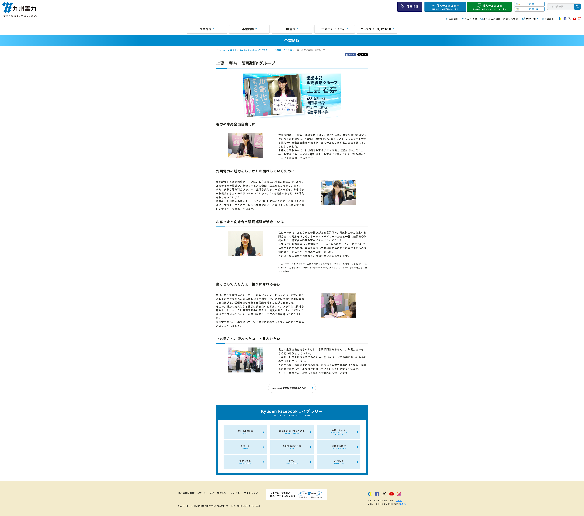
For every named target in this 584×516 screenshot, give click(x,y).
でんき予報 (471, 18)
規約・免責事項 (218, 492)
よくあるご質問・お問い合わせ (500, 18)
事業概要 (248, 29)
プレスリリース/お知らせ (375, 29)
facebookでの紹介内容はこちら (288, 388)
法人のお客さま (489, 7)
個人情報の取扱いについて (192, 492)
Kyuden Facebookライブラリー (256, 50)
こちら (399, 500)
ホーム (222, 50)
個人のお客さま (445, 7)
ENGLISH (550, 18)
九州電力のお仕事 (283, 50)
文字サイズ (531, 19)
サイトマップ (251, 492)
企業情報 (206, 29)
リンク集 (235, 492)
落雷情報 (454, 18)
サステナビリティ (333, 29)
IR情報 (290, 29)
